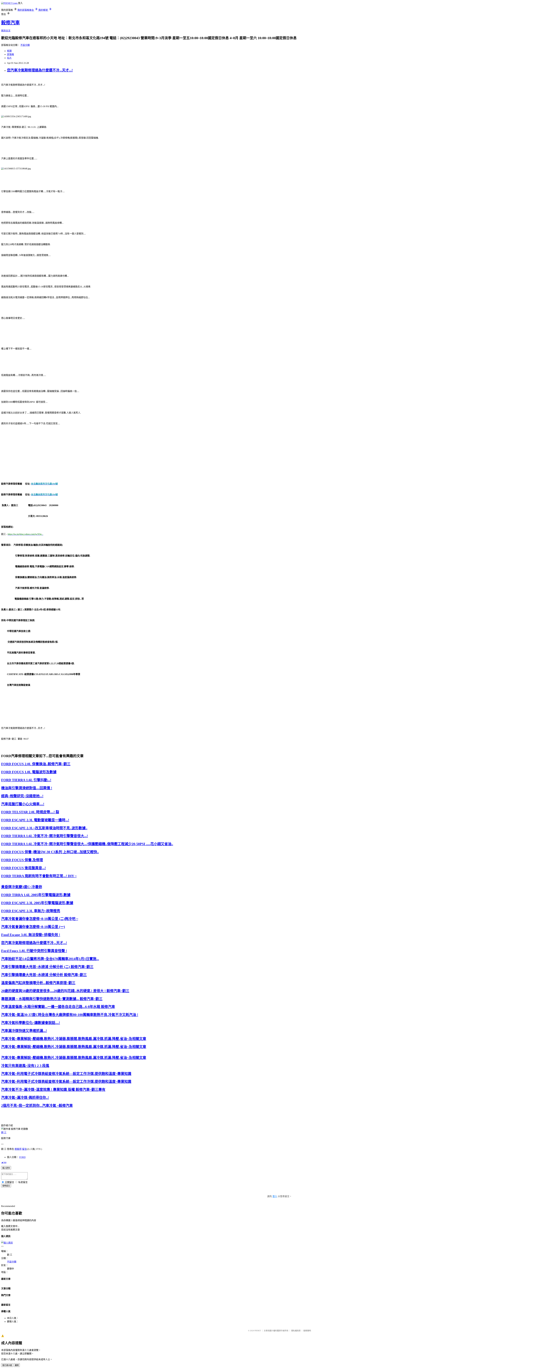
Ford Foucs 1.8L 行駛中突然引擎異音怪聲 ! (34, 951)
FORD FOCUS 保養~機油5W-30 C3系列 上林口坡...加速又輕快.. (50, 852)
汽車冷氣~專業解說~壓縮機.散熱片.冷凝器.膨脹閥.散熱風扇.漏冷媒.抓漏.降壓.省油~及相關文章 (73, 1039)
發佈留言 (6, 1186)
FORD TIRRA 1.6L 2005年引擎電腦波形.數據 (35, 895)
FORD (22, 1157)
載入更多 (6, 1168)
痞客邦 (18, 1149)
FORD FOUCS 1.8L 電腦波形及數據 (28, 772)
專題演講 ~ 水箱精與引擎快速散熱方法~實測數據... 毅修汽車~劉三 (51, 999)
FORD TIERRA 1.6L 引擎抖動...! (26, 780)
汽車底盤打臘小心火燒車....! (22, 804)
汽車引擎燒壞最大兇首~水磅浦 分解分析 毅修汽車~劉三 (44, 975)
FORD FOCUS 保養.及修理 (22, 860)
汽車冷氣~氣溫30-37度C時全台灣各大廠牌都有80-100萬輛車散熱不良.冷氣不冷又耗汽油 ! (69, 1015)
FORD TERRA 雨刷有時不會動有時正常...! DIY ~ (39, 876)
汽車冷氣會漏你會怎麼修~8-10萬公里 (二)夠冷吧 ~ (39, 919)
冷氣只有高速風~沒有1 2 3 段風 (25, 1066)
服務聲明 (307, 1331)
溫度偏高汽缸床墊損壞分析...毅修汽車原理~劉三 (38, 983)
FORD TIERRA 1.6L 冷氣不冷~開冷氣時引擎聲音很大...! (44, 836)
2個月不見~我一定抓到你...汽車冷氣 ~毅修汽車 (37, 1105)
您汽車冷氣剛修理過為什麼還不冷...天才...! (40, 70)
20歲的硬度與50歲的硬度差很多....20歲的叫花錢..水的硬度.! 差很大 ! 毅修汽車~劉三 (65, 991)
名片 (9, 58)
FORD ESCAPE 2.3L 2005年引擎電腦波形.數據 (37, 903)
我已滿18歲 (7, 1365)
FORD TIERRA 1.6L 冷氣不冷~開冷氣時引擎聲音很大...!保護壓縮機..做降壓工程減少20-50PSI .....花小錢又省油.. (87, 844)
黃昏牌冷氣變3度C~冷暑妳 (21, 887)
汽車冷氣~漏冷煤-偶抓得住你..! (25, 1097)
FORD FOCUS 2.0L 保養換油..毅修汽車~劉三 (35, 764)
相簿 (9, 51)
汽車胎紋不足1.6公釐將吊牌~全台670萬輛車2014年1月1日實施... (50, 959)
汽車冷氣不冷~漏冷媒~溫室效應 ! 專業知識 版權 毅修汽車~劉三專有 (53, 1089)
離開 (17, 1365)
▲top (3, 1162)
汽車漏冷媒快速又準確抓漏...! (24, 1031)
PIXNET (257, 1331)
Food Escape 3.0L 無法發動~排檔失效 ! (30, 935)
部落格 (10, 54)
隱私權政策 (296, 1331)
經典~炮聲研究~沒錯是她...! (22, 796)
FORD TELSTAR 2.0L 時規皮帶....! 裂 (30, 812)
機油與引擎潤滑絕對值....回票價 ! (26, 788)
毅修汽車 (10, 22)
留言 (24, 1149)
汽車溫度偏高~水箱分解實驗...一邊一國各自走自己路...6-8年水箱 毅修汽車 (58, 1007)
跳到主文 (5, 30)
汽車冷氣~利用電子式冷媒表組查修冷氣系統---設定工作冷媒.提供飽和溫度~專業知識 (66, 1074)
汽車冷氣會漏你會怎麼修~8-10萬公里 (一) (33, 927)
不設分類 (25, 45)
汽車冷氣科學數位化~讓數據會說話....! (30, 1023)
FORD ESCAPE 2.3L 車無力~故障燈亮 (30, 911)
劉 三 (3, 1132)
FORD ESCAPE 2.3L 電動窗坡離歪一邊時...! (35, 820)
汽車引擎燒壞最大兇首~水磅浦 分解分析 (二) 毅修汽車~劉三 (47, 967)
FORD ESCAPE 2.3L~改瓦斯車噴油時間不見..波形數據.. (44, 828)
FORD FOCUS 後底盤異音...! (23, 868)
